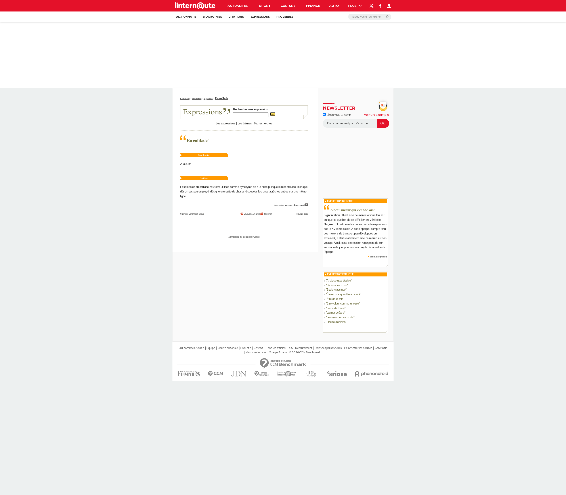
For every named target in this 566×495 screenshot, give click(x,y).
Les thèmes (244, 123)
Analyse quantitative (339, 280)
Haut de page (302, 214)
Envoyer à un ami (251, 214)
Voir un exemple (376, 115)
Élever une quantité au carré (343, 294)
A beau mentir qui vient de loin (352, 210)
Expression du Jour (339, 201)
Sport (264, 6)
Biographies (212, 16)
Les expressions (225, 123)
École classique (336, 289)
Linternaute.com (338, 115)
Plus (353, 6)
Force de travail (336, 308)
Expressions (260, 16)
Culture (288, 6)
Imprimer (268, 214)
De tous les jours (337, 285)
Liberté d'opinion (336, 322)
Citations (236, 16)
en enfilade (202, 186)
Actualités (238, 6)
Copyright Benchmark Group (192, 214)
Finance (313, 6)
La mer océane (335, 312)
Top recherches (263, 123)
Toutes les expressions (378, 256)
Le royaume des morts (340, 317)
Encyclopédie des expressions (240, 237)
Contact (256, 237)
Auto (334, 6)
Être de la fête (335, 299)
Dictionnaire (186, 16)
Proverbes (284, 16)
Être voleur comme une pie (343, 303)
